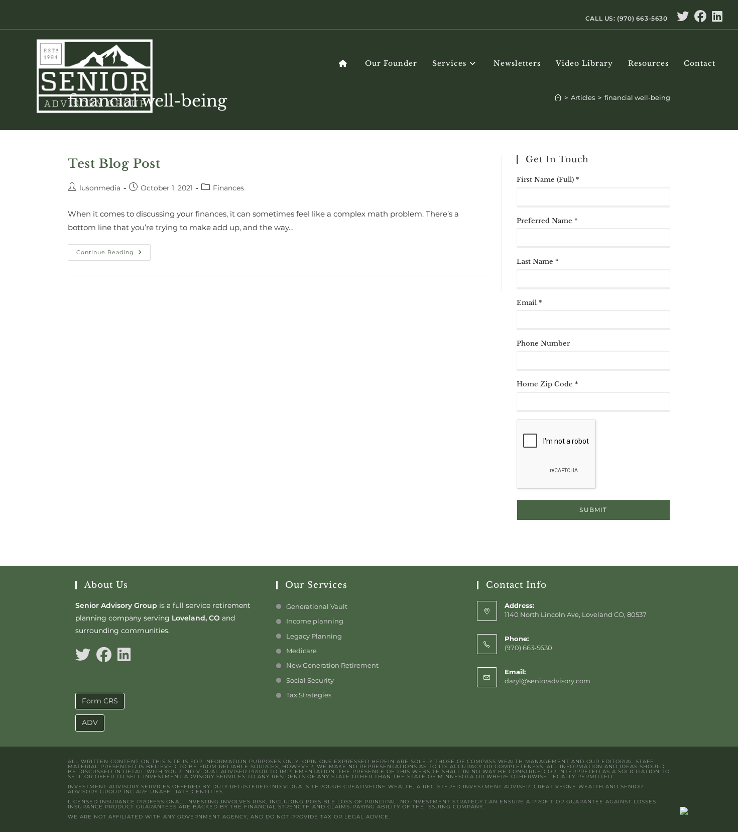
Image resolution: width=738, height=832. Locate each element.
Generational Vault (316, 606)
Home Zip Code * (547, 384)
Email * (529, 302)
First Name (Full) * (548, 179)
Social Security (310, 680)
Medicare (301, 651)
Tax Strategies (308, 695)
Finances (228, 187)
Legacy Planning (314, 636)
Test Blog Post (114, 163)
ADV (90, 722)
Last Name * (538, 261)
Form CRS (100, 700)
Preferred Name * (547, 221)
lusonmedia (99, 187)
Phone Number (543, 343)
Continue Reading (113, 250)
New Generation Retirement (332, 665)
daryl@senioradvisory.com (547, 681)
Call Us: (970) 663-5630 (626, 18)
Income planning (314, 621)
